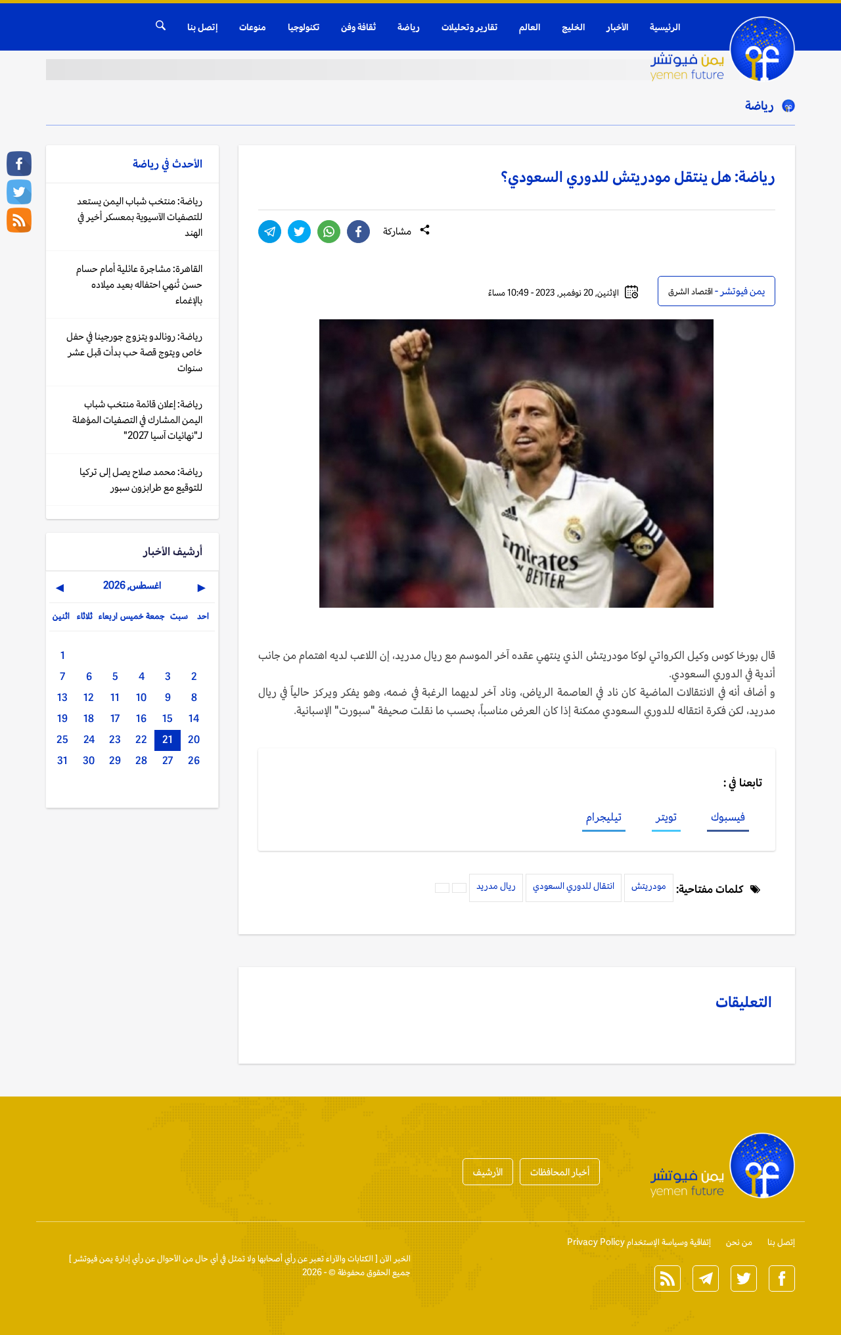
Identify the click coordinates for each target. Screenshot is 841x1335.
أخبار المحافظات (559, 1171)
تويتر (666, 816)
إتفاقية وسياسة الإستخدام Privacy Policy (639, 1242)
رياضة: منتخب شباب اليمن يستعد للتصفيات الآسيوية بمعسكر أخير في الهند (139, 216)
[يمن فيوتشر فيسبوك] (19, 163)
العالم (529, 27)
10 (141, 697)
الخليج (573, 27)
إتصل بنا (202, 27)
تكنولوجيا (303, 27)
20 (194, 739)
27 (167, 760)
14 (194, 718)
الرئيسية (665, 27)
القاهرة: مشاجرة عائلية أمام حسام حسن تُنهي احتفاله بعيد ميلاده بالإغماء (139, 284)
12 (88, 697)
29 (115, 760)
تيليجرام (604, 816)
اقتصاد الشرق (690, 291)
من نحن (739, 1242)
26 (194, 760)
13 (62, 697)
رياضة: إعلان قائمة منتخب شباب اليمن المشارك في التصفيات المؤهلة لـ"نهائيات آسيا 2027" (137, 419)
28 (141, 760)
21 (167, 739)
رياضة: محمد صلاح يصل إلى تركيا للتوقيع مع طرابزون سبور (141, 479)
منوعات (252, 27)
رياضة (409, 27)
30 (89, 760)
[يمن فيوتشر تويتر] (19, 191)
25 (62, 739)
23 (115, 739)
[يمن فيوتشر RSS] (19, 220)
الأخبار (617, 27)
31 (62, 760)
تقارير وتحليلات (469, 27)
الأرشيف (488, 1171)
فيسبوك (728, 816)
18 (88, 718)
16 (141, 718)
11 (115, 697)
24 (89, 739)
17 (115, 718)
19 (62, 718)
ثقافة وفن (358, 27)
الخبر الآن (395, 1258)
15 (167, 718)
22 (141, 739)
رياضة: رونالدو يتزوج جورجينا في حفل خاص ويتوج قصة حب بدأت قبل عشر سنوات (134, 352)
